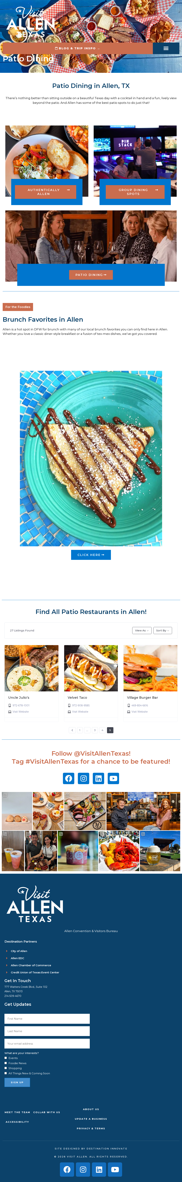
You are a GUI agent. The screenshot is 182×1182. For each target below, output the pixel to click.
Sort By (161, 630)
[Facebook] (68, 778)
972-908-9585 (81, 705)
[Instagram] (83, 778)
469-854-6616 (140, 705)
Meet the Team (17, 1112)
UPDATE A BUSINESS (91, 1118)
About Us (91, 1109)
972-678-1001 (21, 705)
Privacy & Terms (91, 1128)
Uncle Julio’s (18, 698)
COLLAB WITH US (46, 1112)
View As (140, 630)
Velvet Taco (77, 698)
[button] (166, 48)
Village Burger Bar (142, 698)
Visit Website (21, 711)
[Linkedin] (98, 778)
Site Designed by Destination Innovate (91, 1148)
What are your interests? (21, 1053)
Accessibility (17, 1121)
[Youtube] (113, 778)
